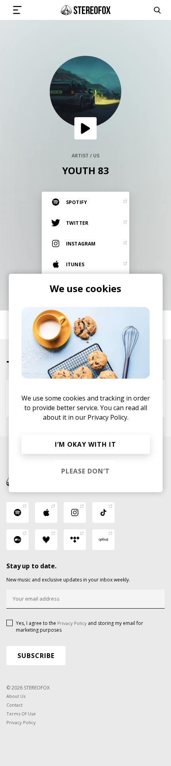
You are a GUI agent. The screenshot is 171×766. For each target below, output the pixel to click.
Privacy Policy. (107, 417)
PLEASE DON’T (85, 471)
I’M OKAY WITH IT (85, 444)
